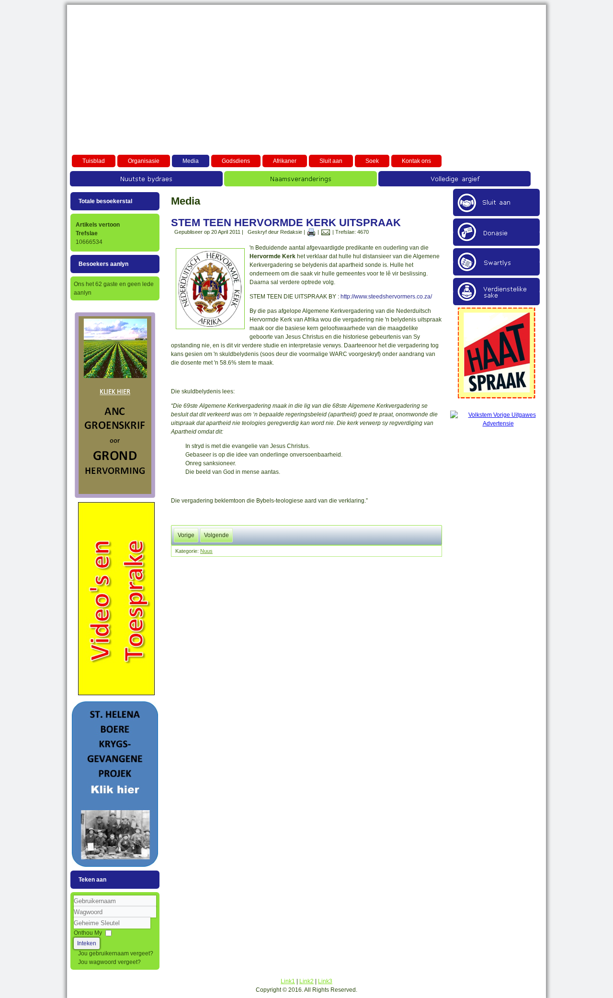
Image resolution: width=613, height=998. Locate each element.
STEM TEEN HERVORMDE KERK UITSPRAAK (286, 223)
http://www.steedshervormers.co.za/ (386, 296)
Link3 (325, 981)
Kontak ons (416, 161)
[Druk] (311, 232)
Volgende (216, 535)
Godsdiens (236, 161)
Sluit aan (330, 161)
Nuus (206, 551)
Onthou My (88, 932)
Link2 (306, 981)
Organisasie (143, 161)
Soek (372, 161)
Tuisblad (93, 161)
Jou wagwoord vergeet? (109, 962)
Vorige (186, 535)
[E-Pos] (325, 232)
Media (190, 161)
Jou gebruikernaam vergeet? (115, 953)
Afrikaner (284, 161)
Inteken (86, 943)
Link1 (288, 981)
